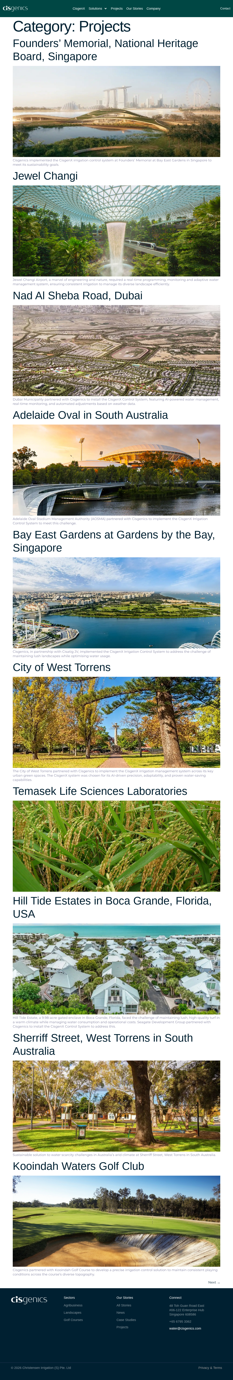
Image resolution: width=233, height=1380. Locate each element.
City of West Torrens (62, 667)
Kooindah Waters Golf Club (78, 1166)
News (120, 1312)
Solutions (95, 8)
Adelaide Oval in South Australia (90, 415)
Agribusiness (73, 1305)
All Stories (123, 1305)
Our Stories (134, 8)
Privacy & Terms (210, 1368)
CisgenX (79, 8)
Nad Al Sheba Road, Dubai (78, 295)
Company (154, 8)
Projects (117, 8)
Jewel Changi (45, 176)
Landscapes (72, 1312)
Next (214, 1282)
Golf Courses (73, 1320)
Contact (225, 8)
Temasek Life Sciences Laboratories (100, 791)
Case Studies (126, 1320)
